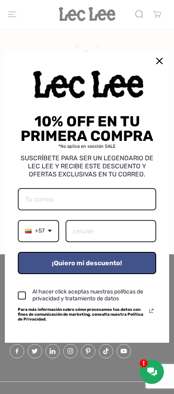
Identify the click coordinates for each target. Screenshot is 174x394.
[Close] (159, 61)
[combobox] (38, 231)
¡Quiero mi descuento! (87, 263)
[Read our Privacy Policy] (151, 311)
